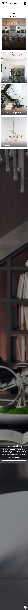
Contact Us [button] (14, 462)
